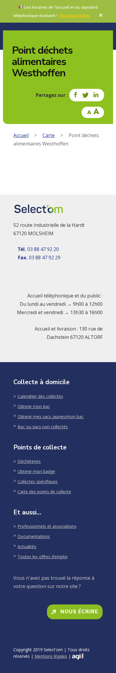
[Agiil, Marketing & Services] (77, 656)
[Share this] (75, 95)
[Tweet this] (86, 95)
